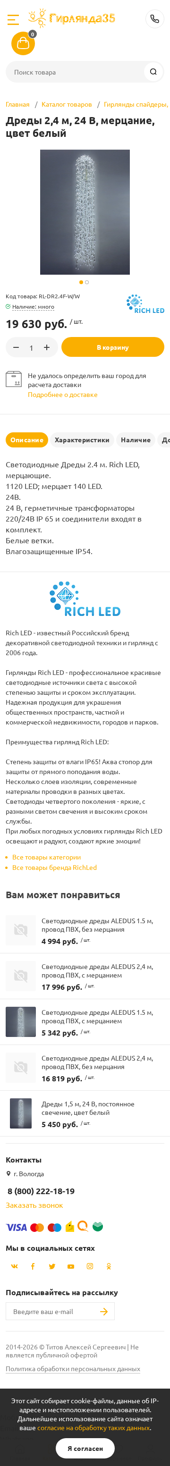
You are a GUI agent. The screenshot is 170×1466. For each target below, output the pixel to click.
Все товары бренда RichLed (54, 867)
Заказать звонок (34, 1204)
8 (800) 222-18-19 (154, 18)
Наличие (136, 439)
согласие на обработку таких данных (93, 1427)
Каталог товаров (67, 104)
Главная (18, 104)
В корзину (113, 347)
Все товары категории (46, 856)
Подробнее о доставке (63, 394)
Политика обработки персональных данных (73, 1368)
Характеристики (82, 439)
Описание (26, 439)
